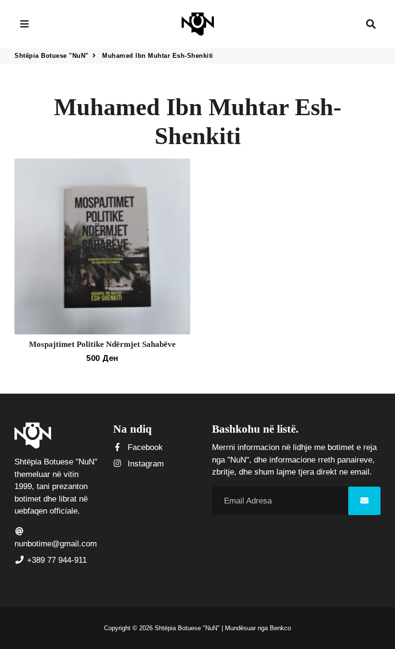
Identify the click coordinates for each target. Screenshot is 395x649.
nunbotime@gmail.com (55, 543)
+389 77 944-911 (56, 560)
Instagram (144, 463)
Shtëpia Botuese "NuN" (51, 55)
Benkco (280, 628)
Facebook (144, 447)
